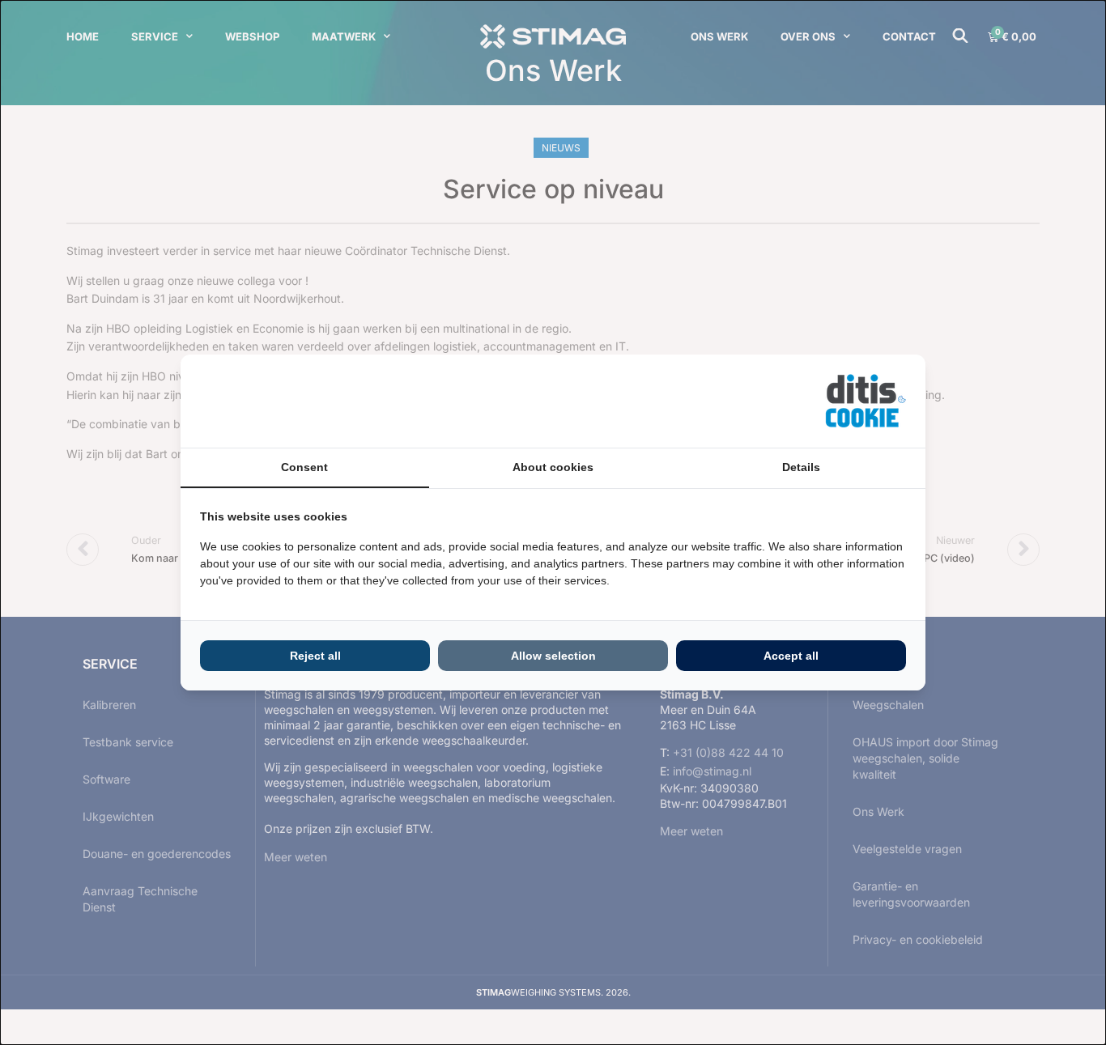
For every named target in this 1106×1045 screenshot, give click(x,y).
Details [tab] (801, 467)
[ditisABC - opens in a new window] (865, 401)
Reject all (315, 655)
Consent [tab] (304, 467)
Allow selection (553, 655)
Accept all (791, 655)
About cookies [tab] (553, 467)
